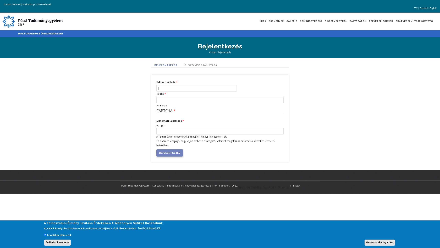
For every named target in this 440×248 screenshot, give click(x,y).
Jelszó (160, 93)
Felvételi (424, 8)
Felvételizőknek (381, 21)
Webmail (16, 4)
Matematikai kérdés (169, 120)
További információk (149, 228)
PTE (415, 8)
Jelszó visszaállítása (200, 65)
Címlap (212, 52)
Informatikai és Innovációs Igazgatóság (189, 185)
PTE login (161, 105)
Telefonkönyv (28, 4)
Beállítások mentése (57, 242)
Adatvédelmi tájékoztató (414, 21)
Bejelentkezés (165, 65)
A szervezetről (336, 21)
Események (276, 21)
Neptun (7, 4)
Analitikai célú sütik (59, 235)
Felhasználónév (165, 82)
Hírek (262, 21)
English (433, 8)
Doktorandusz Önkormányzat (40, 33)
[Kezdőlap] (33, 21)
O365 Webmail (43, 4)
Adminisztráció (311, 21)
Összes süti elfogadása (380, 242)
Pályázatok (358, 21)
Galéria (291, 21)
